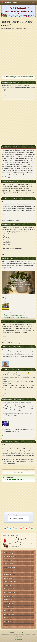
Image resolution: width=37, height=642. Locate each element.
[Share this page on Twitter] (10, 528)
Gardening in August (9, 567)
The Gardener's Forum (10, 556)
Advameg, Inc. (18, 632)
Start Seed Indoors (9, 600)
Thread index (20, 77)
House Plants (7, 585)
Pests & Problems (8, 596)
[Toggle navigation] (33, 2)
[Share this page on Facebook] (5, 528)
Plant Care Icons (8, 610)
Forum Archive (8, 560)
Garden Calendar (8, 563)
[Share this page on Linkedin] (15, 528)
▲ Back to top (18, 639)
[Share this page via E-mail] (31, 528)
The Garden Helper (10, 2)
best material (30, 76)
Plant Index (7, 618)
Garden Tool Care (8, 603)
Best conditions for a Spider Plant (16, 76)
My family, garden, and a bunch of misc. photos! (15, 317)
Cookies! (6, 625)
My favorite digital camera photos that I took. (14, 315)
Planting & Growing (9, 574)
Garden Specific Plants (10, 581)
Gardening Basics (8, 571)
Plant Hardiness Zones (10, 592)
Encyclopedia (7, 621)
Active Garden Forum (18, 467)
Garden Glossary (8, 607)
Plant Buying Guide (9, 589)
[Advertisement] (18, 51)
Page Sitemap (25, 632)
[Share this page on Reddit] (21, 528)
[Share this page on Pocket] (26, 528)
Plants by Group (8, 578)
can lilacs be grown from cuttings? (16, 479)
